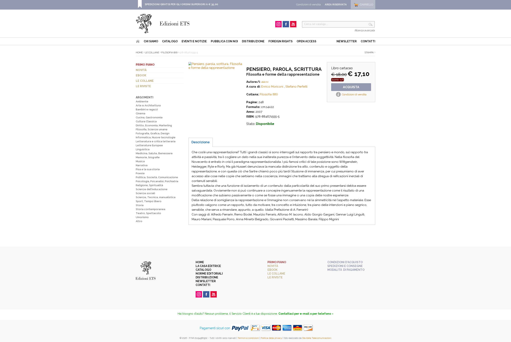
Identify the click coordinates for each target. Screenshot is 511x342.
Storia (140, 205)
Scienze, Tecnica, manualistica (155, 197)
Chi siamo (151, 41)
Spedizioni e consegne (345, 266)
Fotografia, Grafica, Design (152, 133)
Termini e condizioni (248, 338)
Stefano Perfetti (296, 86)
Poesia (140, 173)
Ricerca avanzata (365, 30)
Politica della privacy (271, 338)
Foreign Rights (280, 41)
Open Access (306, 41)
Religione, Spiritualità (149, 185)
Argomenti (144, 97)
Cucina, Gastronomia (149, 117)
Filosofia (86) (169, 52)
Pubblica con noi (224, 41)
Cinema (140, 113)
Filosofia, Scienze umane (151, 129)
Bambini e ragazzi (147, 109)
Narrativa (142, 165)
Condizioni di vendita (308, 4)
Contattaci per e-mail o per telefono (304, 313)
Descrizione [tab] (200, 142)
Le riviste (143, 86)
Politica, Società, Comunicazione (157, 177)
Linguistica (143, 149)
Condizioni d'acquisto (345, 262)
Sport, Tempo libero (148, 201)
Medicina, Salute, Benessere (154, 153)
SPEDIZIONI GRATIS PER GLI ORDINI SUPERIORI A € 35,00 (181, 4)
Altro (139, 221)
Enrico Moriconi (272, 86)
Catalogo (170, 41)
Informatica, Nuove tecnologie (155, 137)
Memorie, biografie (148, 157)
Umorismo (142, 217)
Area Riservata (336, 4)
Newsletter (347, 41)
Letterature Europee (149, 145)
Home (139, 52)
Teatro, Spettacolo (148, 213)
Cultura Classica (146, 121)
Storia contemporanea (150, 209)
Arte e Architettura (148, 105)
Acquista (351, 87)
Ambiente (142, 101)
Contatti (368, 41)
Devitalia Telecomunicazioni (316, 338)
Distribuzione (253, 41)
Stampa (369, 52)
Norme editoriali (209, 273)
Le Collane (152, 52)
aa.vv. (265, 82)
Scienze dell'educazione (151, 189)
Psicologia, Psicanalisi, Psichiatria (157, 181)
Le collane (145, 80)
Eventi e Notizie (194, 41)
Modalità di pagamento (345, 269)
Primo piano (145, 64)
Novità (141, 70)
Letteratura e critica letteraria (155, 141)
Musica (140, 161)
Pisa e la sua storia (148, 169)
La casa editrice (208, 266)
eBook (141, 75)
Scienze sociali (145, 193)
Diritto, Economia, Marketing (154, 125)
